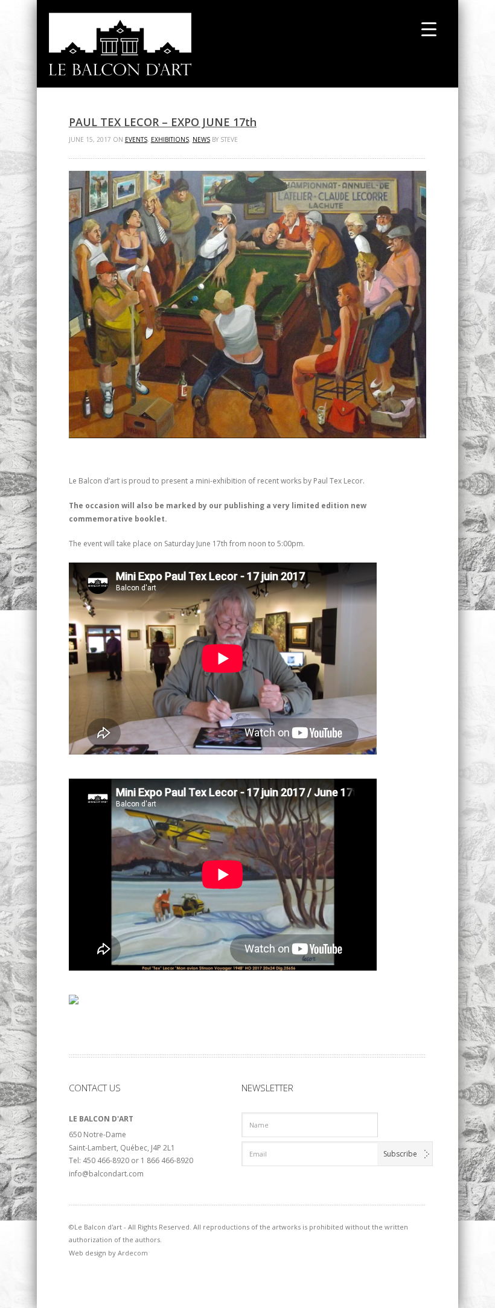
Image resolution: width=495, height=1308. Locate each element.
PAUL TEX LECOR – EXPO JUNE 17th (163, 122)
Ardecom (133, 1252)
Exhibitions (170, 139)
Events (136, 139)
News (201, 139)
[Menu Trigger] (429, 28)
